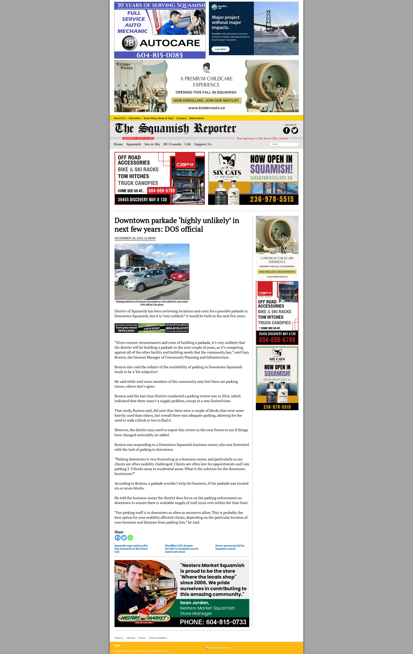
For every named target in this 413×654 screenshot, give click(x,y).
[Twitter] (124, 538)
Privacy (142, 638)
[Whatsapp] (130, 538)
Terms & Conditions (158, 638)
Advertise (130, 638)
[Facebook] (118, 538)
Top (117, 646)
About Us (119, 638)
